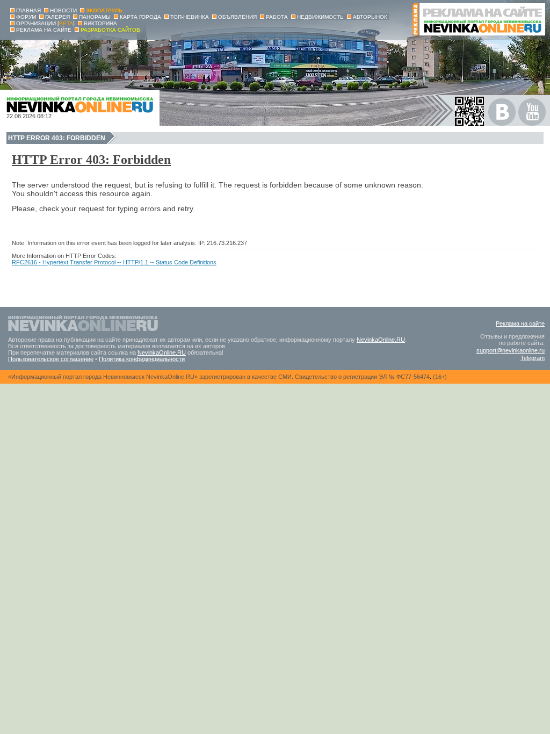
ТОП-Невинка (189, 17)
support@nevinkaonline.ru (510, 350)
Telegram (532, 358)
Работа (277, 17)
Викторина (100, 23)
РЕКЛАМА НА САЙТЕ (43, 30)
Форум (26, 17)
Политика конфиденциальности (142, 359)
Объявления (237, 17)
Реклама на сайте (520, 323)
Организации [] (45, 23)
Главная (28, 10)
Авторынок (370, 17)
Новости (63, 10)
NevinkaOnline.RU (381, 339)
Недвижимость (320, 17)
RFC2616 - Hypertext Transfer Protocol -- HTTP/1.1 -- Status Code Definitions (114, 262)
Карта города (140, 17)
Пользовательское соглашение (50, 359)
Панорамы (95, 17)
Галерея (57, 17)
